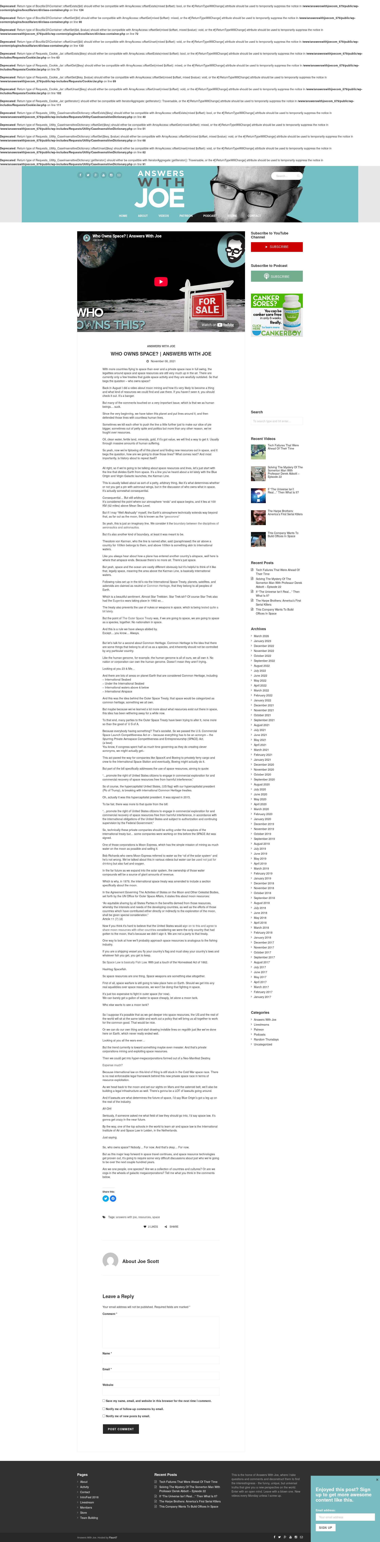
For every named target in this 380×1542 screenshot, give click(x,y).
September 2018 (264, 898)
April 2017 (260, 982)
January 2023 (262, 641)
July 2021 (260, 730)
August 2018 (262, 903)
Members (86, 1507)
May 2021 (260, 740)
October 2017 (262, 952)
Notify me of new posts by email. (128, 1416)
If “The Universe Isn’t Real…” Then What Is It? (278, 593)
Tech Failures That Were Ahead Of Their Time (278, 572)
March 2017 (261, 987)
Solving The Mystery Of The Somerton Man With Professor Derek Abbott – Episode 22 (279, 583)
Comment (110, 1314)
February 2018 (263, 932)
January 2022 (262, 700)
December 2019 (264, 824)
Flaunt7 (113, 1537)
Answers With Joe (161, 346)
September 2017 (264, 957)
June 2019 (260, 853)
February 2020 (263, 814)
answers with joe (126, 1217)
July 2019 (260, 849)
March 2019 (261, 868)
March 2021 (261, 750)
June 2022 (260, 675)
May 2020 (260, 799)
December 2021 (264, 705)
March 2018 (261, 927)
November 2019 (264, 829)
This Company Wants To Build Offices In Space (275, 611)
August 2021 (262, 725)
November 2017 (264, 947)
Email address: (326, 1510)
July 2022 (260, 670)
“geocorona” (172, 516)
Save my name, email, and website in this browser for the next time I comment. (159, 1401)
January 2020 (262, 819)
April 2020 (260, 804)
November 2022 (264, 651)
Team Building (89, 1518)
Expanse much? (113, 1065)
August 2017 (262, 962)
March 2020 (261, 809)
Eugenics (118, 600)
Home (123, 216)
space (156, 1217)
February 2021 (263, 755)
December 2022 (264, 646)
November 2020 (264, 769)
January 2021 (262, 760)
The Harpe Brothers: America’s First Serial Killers (278, 602)
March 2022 (261, 690)
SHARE (174, 1226)
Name (107, 1353)
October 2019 (262, 834)
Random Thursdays (266, 1039)
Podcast (210, 216)
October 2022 (262, 656)
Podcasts (259, 1034)
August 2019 (262, 844)
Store (232, 216)
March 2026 (261, 636)
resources (144, 1217)
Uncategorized (263, 1044)
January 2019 (262, 878)
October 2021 (262, 715)
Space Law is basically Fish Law (127, 962)
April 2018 (260, 923)
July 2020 (260, 789)
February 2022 (263, 695)
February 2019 (263, 873)
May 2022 (260, 680)
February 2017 (263, 992)
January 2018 (262, 937)
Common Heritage (158, 586)
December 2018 (264, 883)
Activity (84, 1487)
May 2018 (260, 918)
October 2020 (262, 774)
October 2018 (262, 893)
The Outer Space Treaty (137, 618)
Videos (164, 216)
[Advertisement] (280, 373)
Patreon (186, 216)
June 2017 (260, 972)
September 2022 (264, 661)
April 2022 (260, 685)
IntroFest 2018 (89, 1497)
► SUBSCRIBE (277, 246)
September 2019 (264, 839)
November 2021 (264, 710)
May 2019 (260, 858)
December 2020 (264, 764)
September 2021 (264, 720)
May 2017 (260, 977)
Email (107, 1369)
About (143, 216)
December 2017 (264, 942)
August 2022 (262, 666)
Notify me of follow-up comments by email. (135, 1409)
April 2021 (260, 745)
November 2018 (264, 888)
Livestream (87, 1502)
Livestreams (261, 1024)
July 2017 (260, 967)
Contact (254, 216)
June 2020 (260, 794)
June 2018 (260, 913)
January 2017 (262, 997)
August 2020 (262, 784)
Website (108, 1385)
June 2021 (260, 735)
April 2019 (260, 863)
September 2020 (264, 779)
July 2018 (260, 908)
